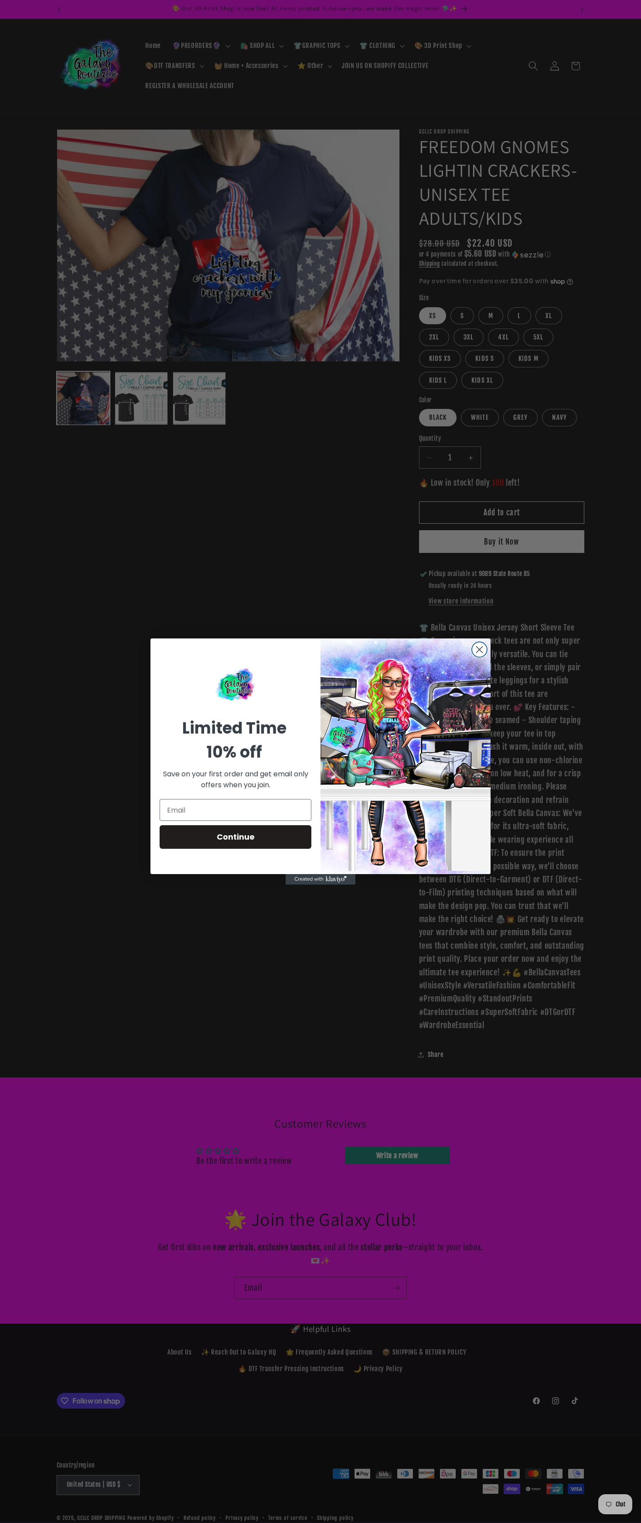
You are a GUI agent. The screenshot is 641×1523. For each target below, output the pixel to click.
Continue (236, 836)
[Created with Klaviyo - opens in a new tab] (320, 879)
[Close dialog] (479, 649)
